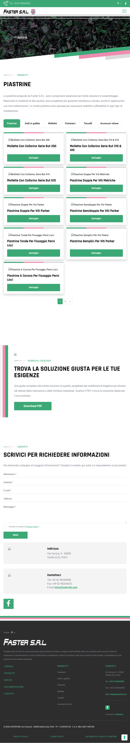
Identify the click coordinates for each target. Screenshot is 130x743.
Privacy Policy (32, 527)
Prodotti (9, 673)
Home (7, 37)
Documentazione (14, 687)
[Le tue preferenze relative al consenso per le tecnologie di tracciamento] (124, 737)
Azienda (8, 666)
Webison (119, 714)
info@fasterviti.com (66, 587)
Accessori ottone (64, 704)
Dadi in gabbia (63, 679)
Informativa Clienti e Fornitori (101, 737)
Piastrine (61, 685)
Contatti (9, 694)
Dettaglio (34, 157)
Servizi (8, 680)
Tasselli (60, 698)
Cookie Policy (57, 737)
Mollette (60, 691)
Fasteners (61, 672)
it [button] (118, 3)
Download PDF (33, 406)
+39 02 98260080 (116, 682)
